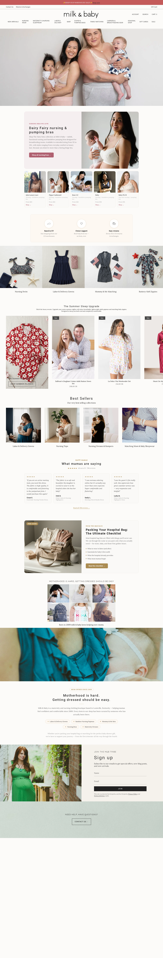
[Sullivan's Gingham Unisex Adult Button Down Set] (73, 347)
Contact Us (9, 7)
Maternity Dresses (90, 727)
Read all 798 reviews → (81, 508)
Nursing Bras (71, 727)
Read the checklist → (97, 566)
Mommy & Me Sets (108, 721)
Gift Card (154, 7)
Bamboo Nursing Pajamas (83, 721)
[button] (25, 22)
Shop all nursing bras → (41, 155)
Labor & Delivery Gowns (57, 721)
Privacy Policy (132, 794)
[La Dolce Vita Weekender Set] (119, 347)
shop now (96, 3)
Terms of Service (99, 796)
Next (159, 347)
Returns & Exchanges (23, 7)
